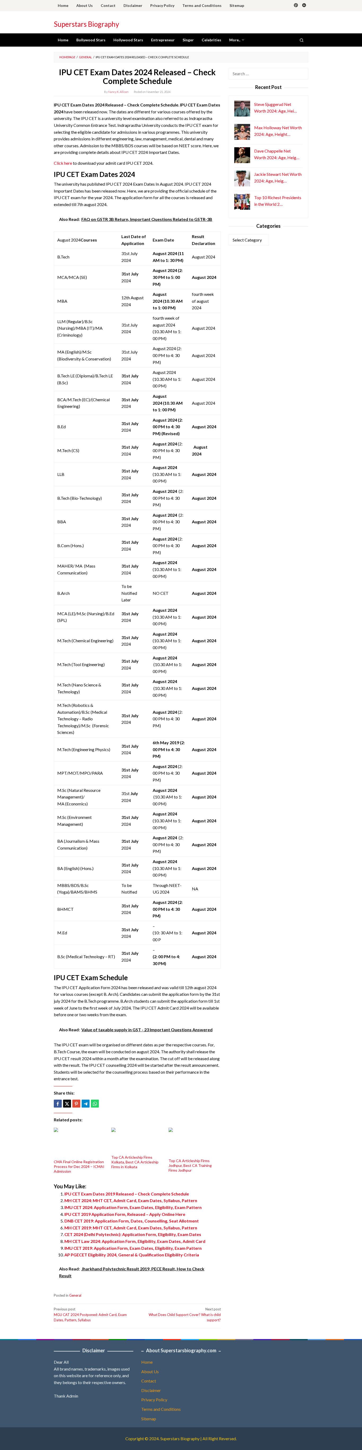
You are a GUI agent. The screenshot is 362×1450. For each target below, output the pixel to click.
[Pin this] (76, 1104)
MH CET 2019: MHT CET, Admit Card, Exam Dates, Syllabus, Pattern (130, 1227)
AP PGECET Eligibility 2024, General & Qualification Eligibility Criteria (131, 1254)
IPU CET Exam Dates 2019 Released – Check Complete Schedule (126, 1193)
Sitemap (148, 1418)
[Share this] (58, 1104)
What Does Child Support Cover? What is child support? (185, 1314)
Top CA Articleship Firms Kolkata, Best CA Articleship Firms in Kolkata (134, 1162)
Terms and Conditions (161, 1409)
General (75, 1295)
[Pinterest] (296, 5)
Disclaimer (151, 1390)
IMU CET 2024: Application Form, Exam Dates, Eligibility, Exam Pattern (133, 1207)
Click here (63, 163)
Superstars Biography (86, 24)
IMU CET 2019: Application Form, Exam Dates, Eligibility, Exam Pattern (133, 1248)
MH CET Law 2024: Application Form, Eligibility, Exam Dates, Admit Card (134, 1241)
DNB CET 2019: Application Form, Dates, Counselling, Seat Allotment (131, 1220)
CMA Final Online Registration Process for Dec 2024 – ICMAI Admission (79, 1166)
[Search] (301, 40)
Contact (148, 1380)
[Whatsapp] (95, 1104)
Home (147, 1361)
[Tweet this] (67, 1104)
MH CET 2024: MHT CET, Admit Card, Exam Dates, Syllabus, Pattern (130, 1200)
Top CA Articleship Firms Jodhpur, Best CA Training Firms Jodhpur (190, 1165)
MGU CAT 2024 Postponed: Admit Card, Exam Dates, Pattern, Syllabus (90, 1314)
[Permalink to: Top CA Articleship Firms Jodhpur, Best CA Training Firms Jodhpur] (195, 1142)
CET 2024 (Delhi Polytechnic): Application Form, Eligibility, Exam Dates (132, 1234)
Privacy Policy (154, 1399)
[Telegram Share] (86, 1104)
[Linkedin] (304, 5)
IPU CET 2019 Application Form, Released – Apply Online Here (124, 1214)
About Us (150, 1371)
